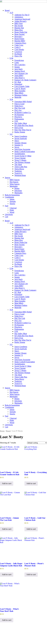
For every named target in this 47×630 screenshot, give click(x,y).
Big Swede (18, 26)
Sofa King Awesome (22, 149)
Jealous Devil (19, 71)
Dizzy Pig (18, 56)
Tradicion (18, 171)
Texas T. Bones (20, 160)
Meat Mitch (18, 93)
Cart (6, 217)
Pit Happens (19, 115)
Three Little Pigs (20, 167)
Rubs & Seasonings (12, 195)
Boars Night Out (20, 32)
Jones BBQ (18, 76)
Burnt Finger (19, 39)
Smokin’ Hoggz (20, 143)
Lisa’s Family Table (21, 86)
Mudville (17, 97)
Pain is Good (19, 104)
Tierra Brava (19, 169)
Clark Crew (18, 45)
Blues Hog (18, 30)
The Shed (18, 164)
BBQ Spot (18, 23)
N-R (11, 99)
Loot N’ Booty (20, 89)
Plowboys (18, 117)
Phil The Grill (19, 108)
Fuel (6, 206)
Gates (16, 62)
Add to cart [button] (6, 483)
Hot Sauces (14, 182)
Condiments (9, 197)
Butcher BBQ (19, 41)
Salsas (12, 199)
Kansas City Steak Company (25, 80)
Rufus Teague (19, 132)
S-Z (11, 134)
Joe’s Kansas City (21, 73)
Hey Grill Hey (19, 65)
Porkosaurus (19, 119)
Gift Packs (9, 214)
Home (2, 431)
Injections (18, 191)
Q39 (16, 121)
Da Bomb (18, 54)
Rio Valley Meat (20, 123)
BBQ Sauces (15, 180)
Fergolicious (19, 60)
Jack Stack (18, 69)
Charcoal (13, 208)
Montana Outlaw (20, 95)
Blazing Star (19, 28)
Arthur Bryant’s (20, 21)
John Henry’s (19, 78)
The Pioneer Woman (22, 162)
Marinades (14, 186)
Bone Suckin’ (19, 34)
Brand (7, 10)
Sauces (7, 178)
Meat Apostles (19, 91)
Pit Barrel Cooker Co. (22, 112)
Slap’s (16, 141)
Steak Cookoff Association (24, 151)
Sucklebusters (19, 154)
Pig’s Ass (17, 110)
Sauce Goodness (20, 136)
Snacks (12, 204)
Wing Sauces (15, 184)
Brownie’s (18, 36)
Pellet (12, 210)
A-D (11, 13)
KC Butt (17, 82)
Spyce (16, 147)
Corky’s (17, 47)
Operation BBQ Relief (23, 102)
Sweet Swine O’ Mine (22, 156)
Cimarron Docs (20, 43)
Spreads (13, 201)
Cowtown (18, 52)
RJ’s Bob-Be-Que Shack (23, 125)
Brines (16, 188)
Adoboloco (18, 17)
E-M (11, 58)
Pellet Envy (18, 106)
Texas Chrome (20, 158)
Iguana (17, 67)
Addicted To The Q (21, 15)
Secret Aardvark (20, 138)
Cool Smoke (19, 49)
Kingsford (18, 84)
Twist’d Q (18, 173)
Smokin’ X (18, 145)
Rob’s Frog (18, 128)
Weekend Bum (20, 175)
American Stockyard (22, 19)
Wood (12, 212)
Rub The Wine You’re (22, 130)
